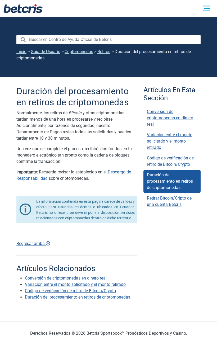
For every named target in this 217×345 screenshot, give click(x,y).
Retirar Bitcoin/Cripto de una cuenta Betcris (169, 201)
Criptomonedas (79, 51)
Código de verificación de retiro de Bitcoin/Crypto (170, 161)
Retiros (103, 51)
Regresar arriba (31, 243)
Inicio (21, 51)
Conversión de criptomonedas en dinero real (170, 118)
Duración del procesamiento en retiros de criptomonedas (170, 181)
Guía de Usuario (45, 51)
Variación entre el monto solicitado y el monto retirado (169, 141)
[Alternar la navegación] (206, 8)
